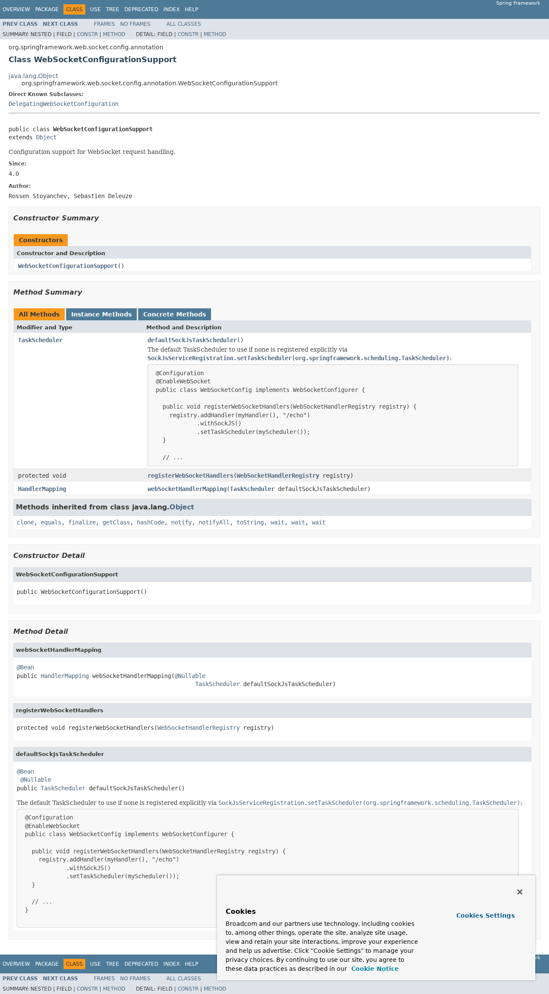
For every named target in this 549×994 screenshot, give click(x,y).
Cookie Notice (374, 968)
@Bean (25, 667)
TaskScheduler (40, 340)
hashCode (150, 522)
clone (25, 522)
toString (250, 522)
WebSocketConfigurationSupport (68, 265)
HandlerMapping (42, 488)
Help (191, 9)
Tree (112, 9)
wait (277, 522)
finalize (82, 522)
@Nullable (190, 675)
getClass (116, 522)
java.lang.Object (33, 75)
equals (51, 522)
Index (171, 9)
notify (181, 522)
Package (47, 9)
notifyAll (214, 522)
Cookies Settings (485, 915)
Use (95, 9)
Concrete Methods (174, 314)
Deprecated (141, 9)
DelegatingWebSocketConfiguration (63, 103)
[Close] (519, 892)
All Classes (183, 24)
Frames (104, 24)
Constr (87, 34)
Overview (16, 9)
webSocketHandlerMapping (187, 488)
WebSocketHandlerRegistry (278, 475)
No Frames (135, 24)
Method (114, 34)
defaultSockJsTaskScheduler (192, 340)
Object (46, 137)
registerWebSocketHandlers (190, 475)
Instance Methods (101, 314)
